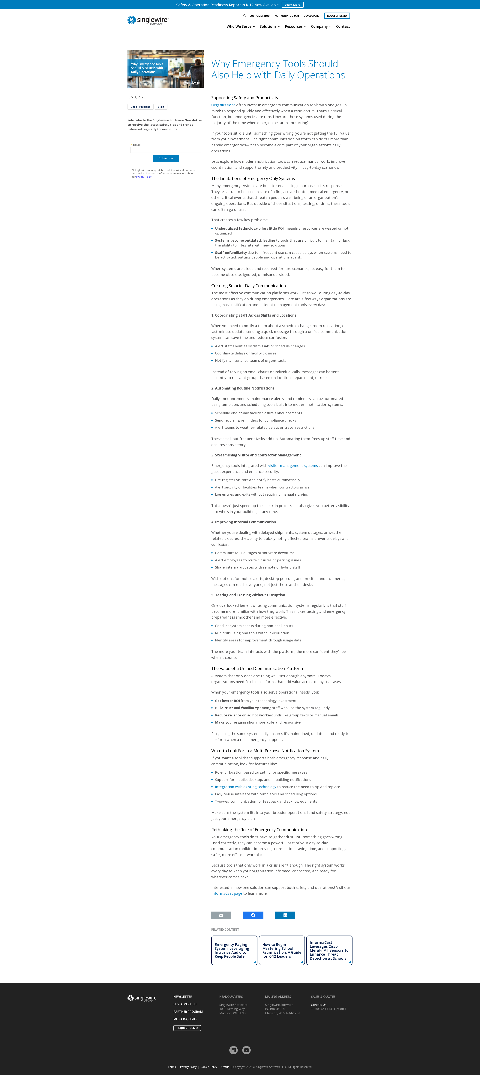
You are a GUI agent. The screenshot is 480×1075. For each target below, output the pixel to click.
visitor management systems (293, 465)
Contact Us (318, 1005)
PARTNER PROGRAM (188, 1012)
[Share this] (253, 915)
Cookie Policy (209, 1067)
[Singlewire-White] (143, 998)
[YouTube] (246, 1050)
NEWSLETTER (182, 997)
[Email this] (221, 915)
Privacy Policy (188, 1067)
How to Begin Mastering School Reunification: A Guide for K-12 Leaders (281, 950)
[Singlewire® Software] (162, 20)
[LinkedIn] (233, 1050)
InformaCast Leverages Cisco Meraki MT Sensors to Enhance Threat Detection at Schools (329, 950)
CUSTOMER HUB (184, 1004)
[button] (244, 16)
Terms (172, 1067)
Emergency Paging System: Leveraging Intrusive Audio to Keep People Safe (232, 950)
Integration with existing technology (245, 786)
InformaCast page (226, 893)
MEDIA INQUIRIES (185, 1019)
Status (225, 1067)
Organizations (223, 104)
